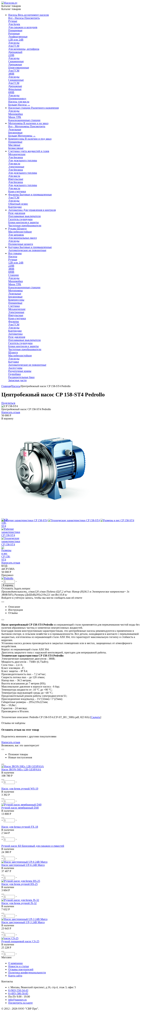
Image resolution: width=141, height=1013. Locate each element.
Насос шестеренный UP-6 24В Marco (23, 864)
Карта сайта (15, 975)
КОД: (4, 565)
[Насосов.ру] (9, 2)
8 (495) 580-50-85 (18, 993)
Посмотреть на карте (20, 1002)
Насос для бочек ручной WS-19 (19, 788)
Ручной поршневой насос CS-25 (20, 941)
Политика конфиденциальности (27, 972)
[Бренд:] (7, 578)
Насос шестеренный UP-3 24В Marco (23, 922)
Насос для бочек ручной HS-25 (19, 884)
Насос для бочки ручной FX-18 (19, 826)
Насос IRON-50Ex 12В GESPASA (21, 769)
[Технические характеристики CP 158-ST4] (74, 520)
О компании (15, 963)
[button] (8, 403)
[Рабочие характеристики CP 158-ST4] (24, 520)
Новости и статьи (18, 966)
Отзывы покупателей (20, 969)
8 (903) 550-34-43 (18, 990)
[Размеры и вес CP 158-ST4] (117, 520)
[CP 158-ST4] (50, 517)
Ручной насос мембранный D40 (20, 807)
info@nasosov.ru (17, 999)
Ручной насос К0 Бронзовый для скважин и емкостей (32, 845)
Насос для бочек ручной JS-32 (19, 903)
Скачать (95, 717)
